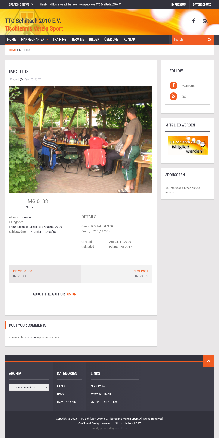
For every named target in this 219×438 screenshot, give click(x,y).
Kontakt (130, 39)
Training (59, 39)
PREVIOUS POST (23, 271)
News (60, 394)
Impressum (178, 4)
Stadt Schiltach (101, 394)
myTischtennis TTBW (104, 402)
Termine (77, 39)
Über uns (111, 39)
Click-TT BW (98, 386)
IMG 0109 (141, 276)
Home (11, 39)
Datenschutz (202, 4)
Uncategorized (66, 402)
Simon (30, 207)
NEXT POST (141, 271)
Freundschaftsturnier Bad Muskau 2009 (35, 227)
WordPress (121, 428)
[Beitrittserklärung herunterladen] (187, 145)
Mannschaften (33, 39)
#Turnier (35, 231)
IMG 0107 (19, 276)
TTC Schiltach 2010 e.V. (33, 20)
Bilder (94, 39)
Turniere (26, 217)
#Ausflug (50, 231)
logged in (30, 337)
